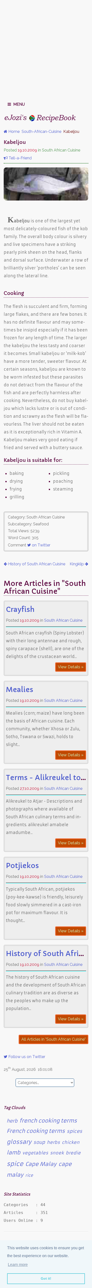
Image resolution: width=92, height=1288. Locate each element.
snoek (57, 1153)
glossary (19, 1141)
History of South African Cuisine (36, 564)
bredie (73, 1153)
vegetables (35, 1153)
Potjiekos (22, 865)
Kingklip (77, 564)
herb (12, 1121)
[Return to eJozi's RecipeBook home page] (40, 118)
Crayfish (20, 609)
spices (74, 1131)
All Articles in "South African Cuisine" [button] (53, 1039)
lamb (13, 1152)
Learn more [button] (18, 1265)
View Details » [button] (70, 667)
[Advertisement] (46, 48)
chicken (70, 1142)
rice (29, 1175)
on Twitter (40, 545)
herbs (53, 1142)
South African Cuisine (63, 620)
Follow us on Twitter (26, 1056)
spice (15, 1164)
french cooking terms (48, 1120)
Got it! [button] (46, 1278)
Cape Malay (40, 1164)
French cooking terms (36, 1131)
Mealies (19, 689)
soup (39, 1142)
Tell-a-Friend (20, 158)
